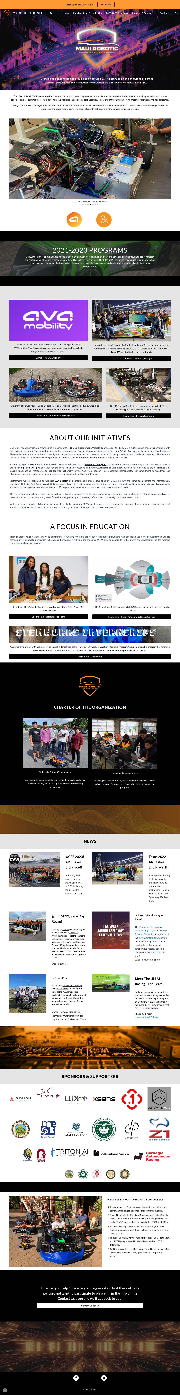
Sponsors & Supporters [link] (143, 13)
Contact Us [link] (166, 13)
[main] (97, 81)
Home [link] (66, 13)
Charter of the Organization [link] (87, 13)
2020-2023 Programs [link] (117, 13)
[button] (176, 13)
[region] (90, 4)
